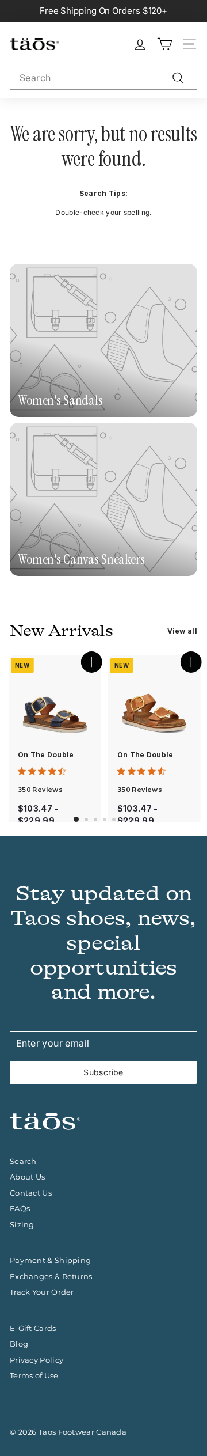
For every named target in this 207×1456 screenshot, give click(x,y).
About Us (27, 1176)
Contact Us (31, 1192)
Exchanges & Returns (51, 1276)
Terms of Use (34, 1375)
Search (23, 1161)
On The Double (46, 754)
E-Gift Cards (33, 1328)
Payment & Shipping (50, 1260)
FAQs (20, 1208)
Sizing (22, 1224)
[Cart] (164, 44)
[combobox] (103, 78)
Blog (19, 1343)
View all (182, 631)
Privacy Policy (36, 1359)
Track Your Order (42, 1291)
